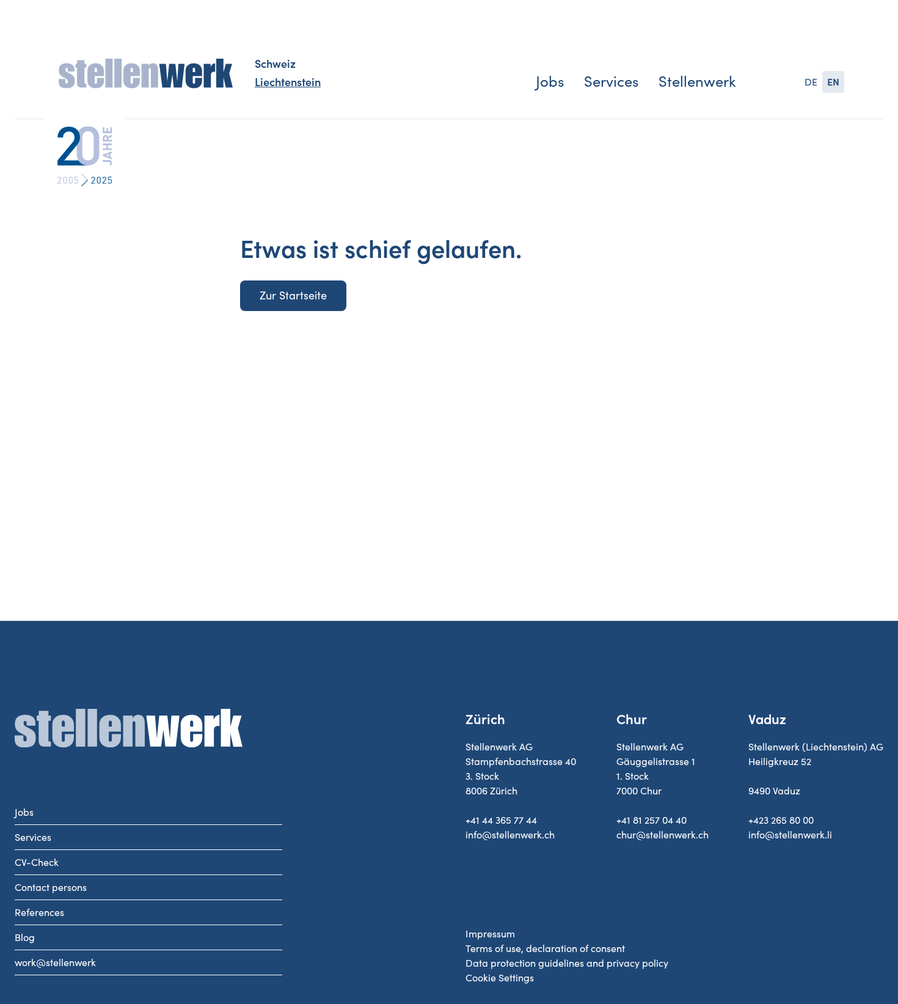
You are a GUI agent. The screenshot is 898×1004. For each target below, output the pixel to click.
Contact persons (51, 887)
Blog (25, 937)
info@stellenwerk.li (790, 835)
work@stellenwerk (55, 962)
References (39, 912)
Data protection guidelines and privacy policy (566, 963)
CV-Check (37, 862)
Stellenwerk (697, 81)
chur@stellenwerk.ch (662, 835)
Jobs (550, 81)
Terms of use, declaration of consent (545, 948)
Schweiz (275, 64)
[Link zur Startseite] (146, 74)
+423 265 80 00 (781, 820)
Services (611, 81)
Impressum (490, 934)
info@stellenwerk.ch (510, 835)
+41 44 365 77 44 (501, 820)
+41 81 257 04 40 (651, 820)
